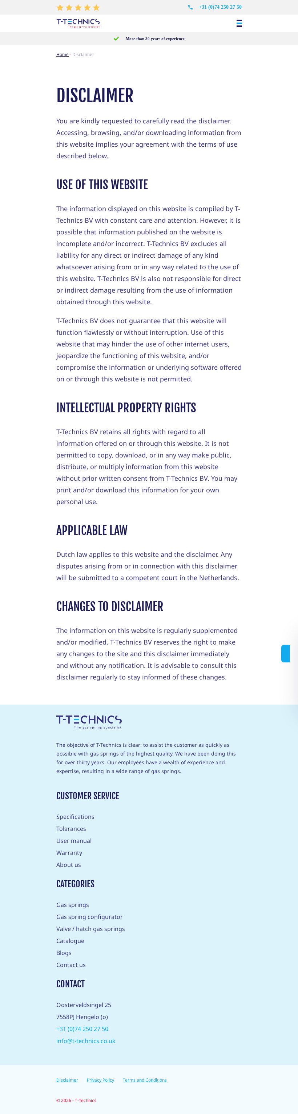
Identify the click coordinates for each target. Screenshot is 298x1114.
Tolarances (71, 829)
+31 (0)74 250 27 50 (220, 7)
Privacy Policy (100, 1080)
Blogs (64, 953)
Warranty (69, 853)
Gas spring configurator (89, 917)
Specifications (75, 817)
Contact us (71, 965)
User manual (74, 841)
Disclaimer (67, 1080)
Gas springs (72, 905)
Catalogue (70, 941)
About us (68, 865)
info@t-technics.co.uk (86, 1041)
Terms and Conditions (145, 1080)
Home (62, 54)
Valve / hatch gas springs (90, 929)
